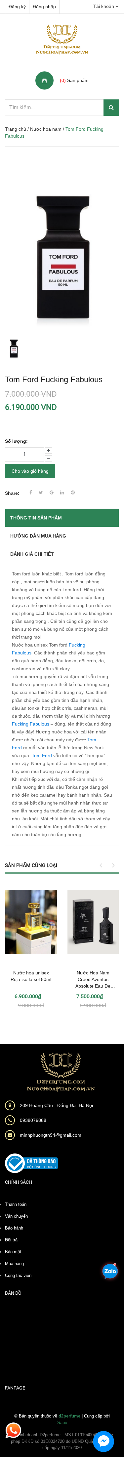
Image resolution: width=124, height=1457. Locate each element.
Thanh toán (15, 1204)
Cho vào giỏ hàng (30, 471)
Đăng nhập (44, 6)
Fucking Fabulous (30, 724)
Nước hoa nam (46, 129)
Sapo (62, 1422)
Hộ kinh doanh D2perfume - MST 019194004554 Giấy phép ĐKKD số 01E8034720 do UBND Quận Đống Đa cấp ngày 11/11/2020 (62, 1441)
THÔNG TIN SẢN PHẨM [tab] (36, 517)
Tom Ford (42, 755)
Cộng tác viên (18, 1275)
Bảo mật (13, 1251)
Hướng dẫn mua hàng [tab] (38, 536)
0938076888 (33, 1120)
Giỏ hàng (70, 73)
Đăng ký (17, 6)
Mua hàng (14, 1263)
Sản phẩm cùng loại (31, 865)
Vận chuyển (16, 1216)
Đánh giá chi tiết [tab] (32, 554)
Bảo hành (14, 1228)
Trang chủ (15, 129)
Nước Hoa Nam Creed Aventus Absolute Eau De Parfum (92, 979)
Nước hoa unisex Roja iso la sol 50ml (31, 976)
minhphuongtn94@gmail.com (50, 1135)
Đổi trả (11, 1239)
